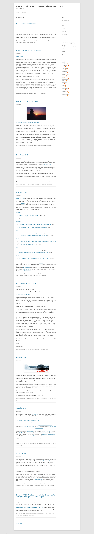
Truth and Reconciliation (29, 426)
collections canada (39, 398)
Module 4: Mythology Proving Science (28, 50)
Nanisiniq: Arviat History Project (26, 283)
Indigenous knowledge (51, 40)
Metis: (17, 255)
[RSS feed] (64, 62)
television (44, 443)
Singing (37, 184)
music (31, 443)
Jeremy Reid (64, 80)
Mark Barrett (19, 146)
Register (63, 28)
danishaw (32, 515)
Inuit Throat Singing (22, 155)
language (23, 443)
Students (25, 275)
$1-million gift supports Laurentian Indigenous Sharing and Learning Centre (35, 224)
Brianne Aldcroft (43, 93)
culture (45, 442)
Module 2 (51, 398)
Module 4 (27, 40)
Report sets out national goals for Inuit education (29, 250)
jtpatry (63, 83)
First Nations (48, 273)
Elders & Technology (40, 483)
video (29, 275)
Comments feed (65, 33)
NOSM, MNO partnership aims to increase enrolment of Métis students (34, 258)
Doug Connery (43, 275)
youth (31, 275)
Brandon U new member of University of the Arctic (29, 233)
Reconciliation (39, 443)
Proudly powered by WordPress (21, 528)
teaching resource (21, 42)
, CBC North (21, 432)
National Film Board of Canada (49, 434)
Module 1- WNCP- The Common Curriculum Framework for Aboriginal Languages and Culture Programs (35, 496)
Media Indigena (71, 42)
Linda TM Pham (65, 88)
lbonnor (63, 86)
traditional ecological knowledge (26, 93)
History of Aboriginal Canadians (36, 435)
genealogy (45, 398)
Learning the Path (31, 431)
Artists (41, 442)
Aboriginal (36, 40)
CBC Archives (45, 432)
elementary (44, 40)
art (38, 442)
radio (35, 443)
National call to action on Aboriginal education (28, 215)
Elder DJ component (38, 479)
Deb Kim (63, 52)
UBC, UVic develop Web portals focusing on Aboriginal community (33, 235)
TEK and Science (19, 56)
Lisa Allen (63, 89)
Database (39, 145)
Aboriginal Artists (39, 428)
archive (35, 145)
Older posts (19, 523)
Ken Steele (41, 263)
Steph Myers (64, 96)
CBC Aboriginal (21, 408)
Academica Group (22, 192)
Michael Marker (65, 92)
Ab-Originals (47, 431)
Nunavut (48, 145)
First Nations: (19, 212)
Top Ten (22, 203)
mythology (47, 91)
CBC (43, 442)
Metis (19, 275)
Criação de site (64, 42)
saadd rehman (64, 49)
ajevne (63, 62)
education (40, 40)
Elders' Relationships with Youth (50, 483)
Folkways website (47, 164)
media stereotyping (39, 485)
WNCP (21, 515)
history (42, 145)
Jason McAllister (65, 79)
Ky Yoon (63, 85)
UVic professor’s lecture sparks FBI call (27, 244)
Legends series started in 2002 (45, 425)
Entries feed (64, 31)
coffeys (35, 42)
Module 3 (27, 145)
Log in (63, 29)
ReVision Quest (52, 426)
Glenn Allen (64, 76)
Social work (52, 485)
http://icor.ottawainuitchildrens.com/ (24, 30)
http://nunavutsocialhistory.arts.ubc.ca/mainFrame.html (28, 122)
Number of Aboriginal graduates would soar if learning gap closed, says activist (36, 216)
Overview (31, 273)
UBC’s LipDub (26, 269)
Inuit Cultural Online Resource (26, 24)
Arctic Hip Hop (21, 453)
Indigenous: (18, 230)
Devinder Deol (64, 71)
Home (17, 12)
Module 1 (18, 515)
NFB (33, 443)
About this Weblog (25, 12)
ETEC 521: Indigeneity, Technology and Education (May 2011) (41, 6)
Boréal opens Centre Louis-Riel (25, 260)
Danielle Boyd (64, 68)
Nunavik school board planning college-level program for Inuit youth (33, 252)
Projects (40, 463)
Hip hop (31, 485)
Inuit (17, 42)
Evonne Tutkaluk (65, 74)
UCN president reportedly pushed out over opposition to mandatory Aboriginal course (37, 241)
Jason (63, 77)
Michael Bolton (64, 46)
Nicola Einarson (32, 486)
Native (22, 275)
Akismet (8, 533)
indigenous (54, 273)
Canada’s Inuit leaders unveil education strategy (29, 420)
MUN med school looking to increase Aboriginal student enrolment (33, 227)
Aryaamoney (64, 43)
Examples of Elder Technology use (22, 485)
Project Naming (21, 357)
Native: (17, 238)
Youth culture (18, 486)
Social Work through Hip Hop (46, 460)
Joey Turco (64, 82)
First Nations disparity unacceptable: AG (27, 422)
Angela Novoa (64, 63)
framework (43, 513)
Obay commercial (27, 270)
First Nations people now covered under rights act (29, 418)
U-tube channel (26, 267)
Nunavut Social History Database (27, 101)
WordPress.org (64, 34)
